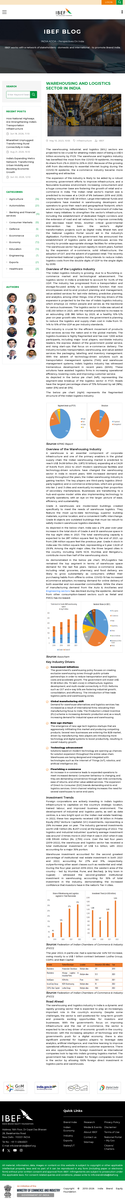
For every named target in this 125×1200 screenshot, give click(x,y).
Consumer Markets (20, 222)
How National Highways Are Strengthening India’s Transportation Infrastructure (21, 123)
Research (89, 1122)
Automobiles (17, 205)
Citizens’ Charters (109, 1147)
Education (15, 248)
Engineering (16, 255)
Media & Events (93, 1127)
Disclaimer (110, 1127)
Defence (14, 228)
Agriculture (16, 199)
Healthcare (16, 268)
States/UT (69, 1145)
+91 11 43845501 (19, 1142)
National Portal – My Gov (113, 1139)
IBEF (101, 140)
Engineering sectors (58, 591)
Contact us (90, 1137)
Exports (13, 262)
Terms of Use (112, 1132)
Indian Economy (69, 1129)
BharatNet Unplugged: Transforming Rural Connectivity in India (20, 143)
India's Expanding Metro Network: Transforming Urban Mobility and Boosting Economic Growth (20, 165)
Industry (68, 1135)
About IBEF (90, 1132)
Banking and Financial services (20, 214)
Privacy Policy (112, 1122)
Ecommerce (16, 235)
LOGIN (108, 2)
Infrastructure (84, 140)
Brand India (70, 1122)
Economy (14, 242)
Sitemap (89, 1142)
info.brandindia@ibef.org (23, 1145)
